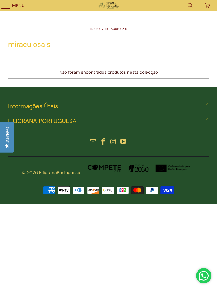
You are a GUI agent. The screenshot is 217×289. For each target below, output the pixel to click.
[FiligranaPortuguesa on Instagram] (113, 142)
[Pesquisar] (190, 5)
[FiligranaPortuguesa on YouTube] (123, 142)
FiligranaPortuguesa (59, 173)
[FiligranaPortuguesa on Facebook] (103, 142)
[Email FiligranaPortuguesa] (93, 142)
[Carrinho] (207, 5)
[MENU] (3, 5)
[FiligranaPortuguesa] (108, 5)
